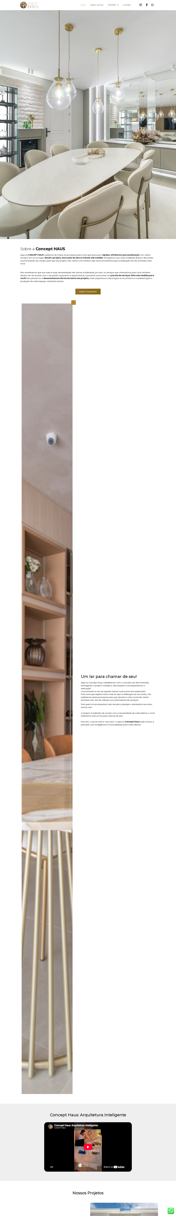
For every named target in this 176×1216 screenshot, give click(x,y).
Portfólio (112, 5)
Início (83, 5)
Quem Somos (96, 5)
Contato (127, 5)
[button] (88, 291)
